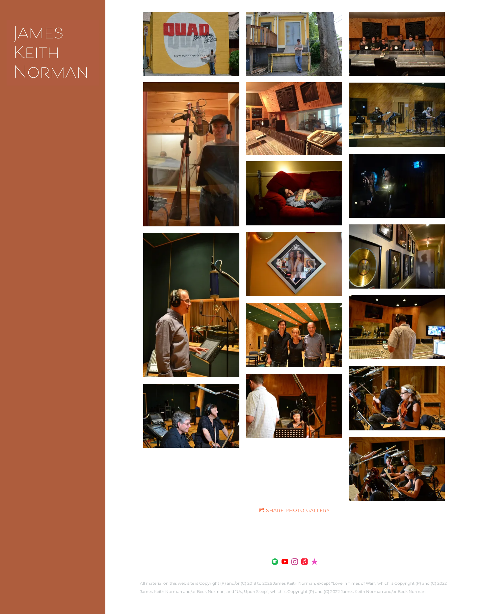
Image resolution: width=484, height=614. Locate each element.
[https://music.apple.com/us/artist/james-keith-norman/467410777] (304, 562)
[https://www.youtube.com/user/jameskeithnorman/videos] (285, 562)
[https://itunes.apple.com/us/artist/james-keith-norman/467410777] (314, 562)
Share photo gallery (298, 510)
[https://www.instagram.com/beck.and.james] (294, 562)
